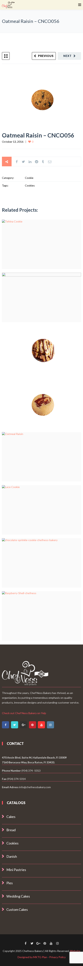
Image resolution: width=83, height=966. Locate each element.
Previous (46, 55)
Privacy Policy (57, 957)
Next (67, 55)
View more (41, 244)
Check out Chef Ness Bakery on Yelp (24, 713)
